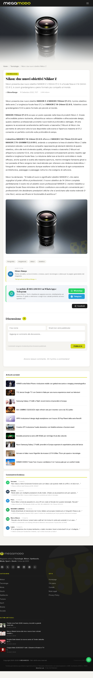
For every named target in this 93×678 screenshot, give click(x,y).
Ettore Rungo (12, 92)
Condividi (81, 306)
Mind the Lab (40, 668)
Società (3, 611)
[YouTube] (18, 567)
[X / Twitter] (7, 567)
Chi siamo (52, 583)
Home (5, 66)
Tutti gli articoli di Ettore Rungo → (25, 279)
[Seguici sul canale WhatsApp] (88, 659)
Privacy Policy (54, 595)
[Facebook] (2, 567)
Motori (2, 579)
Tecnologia (14, 66)
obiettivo (42, 261)
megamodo (22, 261)
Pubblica (78, 346)
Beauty (2, 607)
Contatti (51, 587)
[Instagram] (13, 567)
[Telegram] (29, 567)
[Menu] (88, 3)
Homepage (53, 579)
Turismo (3, 599)
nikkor (32, 261)
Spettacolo (4, 595)
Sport (2, 603)
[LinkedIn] (24, 567)
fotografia (10, 261)
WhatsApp (78, 291)
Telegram (78, 296)
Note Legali (53, 591)
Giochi (2, 591)
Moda (2, 587)
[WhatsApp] (35, 567)
